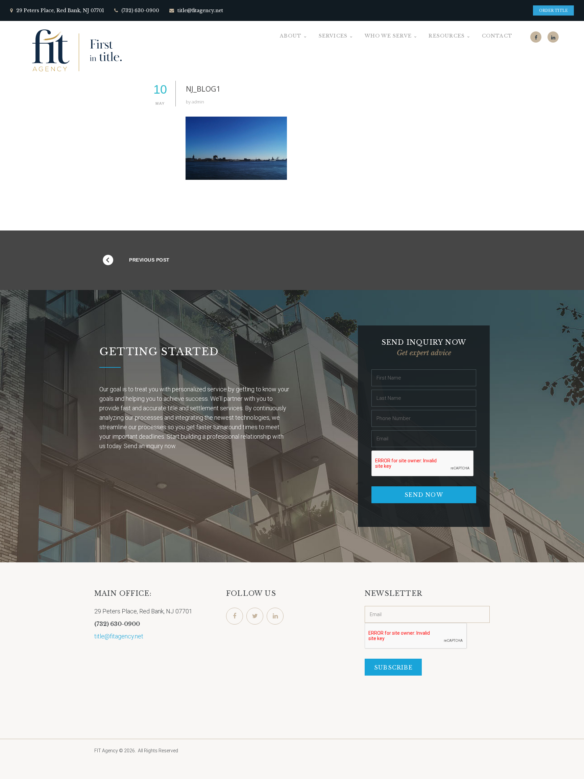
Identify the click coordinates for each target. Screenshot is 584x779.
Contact (497, 36)
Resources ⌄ (450, 36)
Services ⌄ (336, 36)
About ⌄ (294, 36)
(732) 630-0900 (140, 10)
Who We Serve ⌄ (391, 36)
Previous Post (149, 260)
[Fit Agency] (76, 50)
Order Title (553, 10)
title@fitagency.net (200, 10)
